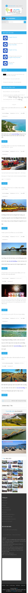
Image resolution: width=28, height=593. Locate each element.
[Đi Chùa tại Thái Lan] (20, 474)
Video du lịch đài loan (16, 534)
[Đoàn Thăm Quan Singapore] (9, 486)
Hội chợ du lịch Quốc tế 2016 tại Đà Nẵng (13, 314)
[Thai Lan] (4, 474)
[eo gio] (4, 470)
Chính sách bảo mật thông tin (8, 514)
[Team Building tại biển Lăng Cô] (15, 474)
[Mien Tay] (9, 466)
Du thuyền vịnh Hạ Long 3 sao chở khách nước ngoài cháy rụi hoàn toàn (15, 75)
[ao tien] (20, 470)
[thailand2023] (4, 466)
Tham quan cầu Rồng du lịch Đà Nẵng (12, 232)
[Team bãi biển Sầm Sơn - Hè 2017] (9, 474)
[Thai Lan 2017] (20, 486)
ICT (17, 588)
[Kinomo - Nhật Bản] (9, 478)
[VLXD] (9, 462)
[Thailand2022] (15, 482)
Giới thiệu (5, 500)
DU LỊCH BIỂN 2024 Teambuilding (10, 529)
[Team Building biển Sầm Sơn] (15, 478)
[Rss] (25, 107)
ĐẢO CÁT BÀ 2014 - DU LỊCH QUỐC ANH (11, 79)
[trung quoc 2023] (15, 462)
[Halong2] (15, 490)
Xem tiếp (4, 141)
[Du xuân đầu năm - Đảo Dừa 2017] (9, 490)
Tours (7, 585)
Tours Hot (23, 585)
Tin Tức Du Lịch (18, 278)
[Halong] (4, 478)
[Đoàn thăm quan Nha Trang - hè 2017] (15, 470)
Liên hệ (3, 585)
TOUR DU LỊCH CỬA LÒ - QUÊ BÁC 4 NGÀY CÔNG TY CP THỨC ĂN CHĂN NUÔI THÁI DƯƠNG (14, 95)
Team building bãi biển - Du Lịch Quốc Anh (11, 99)
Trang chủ (14, 104)
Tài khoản (18, 585)
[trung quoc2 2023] (20, 462)
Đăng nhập (5, 503)
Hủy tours (5, 512)
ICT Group (13, 591)
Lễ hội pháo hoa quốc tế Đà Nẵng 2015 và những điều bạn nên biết (13, 273)
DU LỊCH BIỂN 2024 (7, 534)
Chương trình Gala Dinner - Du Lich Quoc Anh (12, 82)
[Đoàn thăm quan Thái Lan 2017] (20, 478)
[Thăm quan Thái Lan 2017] (9, 470)
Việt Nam (17, 113)
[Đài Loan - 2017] (4, 486)
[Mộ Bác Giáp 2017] (9, 482)
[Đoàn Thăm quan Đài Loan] (4, 482)
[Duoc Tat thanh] (15, 466)
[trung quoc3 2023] (4, 462)
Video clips (4, 22)
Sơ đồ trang (12, 585)
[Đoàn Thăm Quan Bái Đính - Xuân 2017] (4, 490)
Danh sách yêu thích (7, 509)
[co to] (20, 466)
